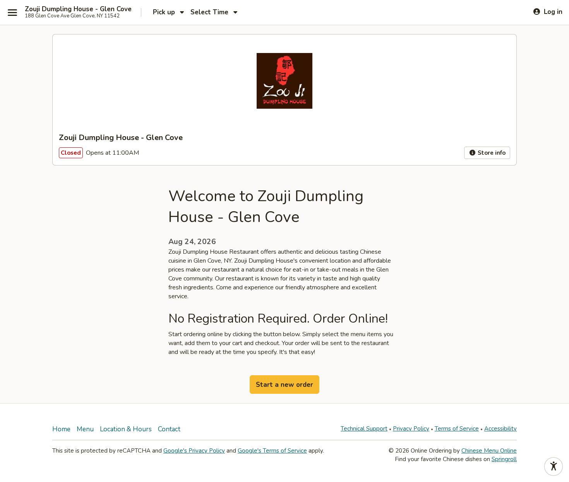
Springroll (504, 459)
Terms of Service (457, 428)
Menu (85, 429)
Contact (169, 429)
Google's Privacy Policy (194, 451)
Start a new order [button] (284, 384)
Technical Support (364, 428)
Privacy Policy (411, 428)
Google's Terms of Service (272, 451)
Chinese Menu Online (489, 451)
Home (61, 429)
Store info (491, 153)
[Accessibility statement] (553, 466)
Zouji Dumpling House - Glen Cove (78, 9)
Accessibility (500, 428)
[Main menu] (12, 12)
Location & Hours (126, 429)
